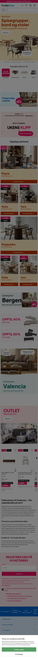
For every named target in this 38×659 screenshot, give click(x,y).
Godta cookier (19, 649)
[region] (19, 647)
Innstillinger (19, 654)
